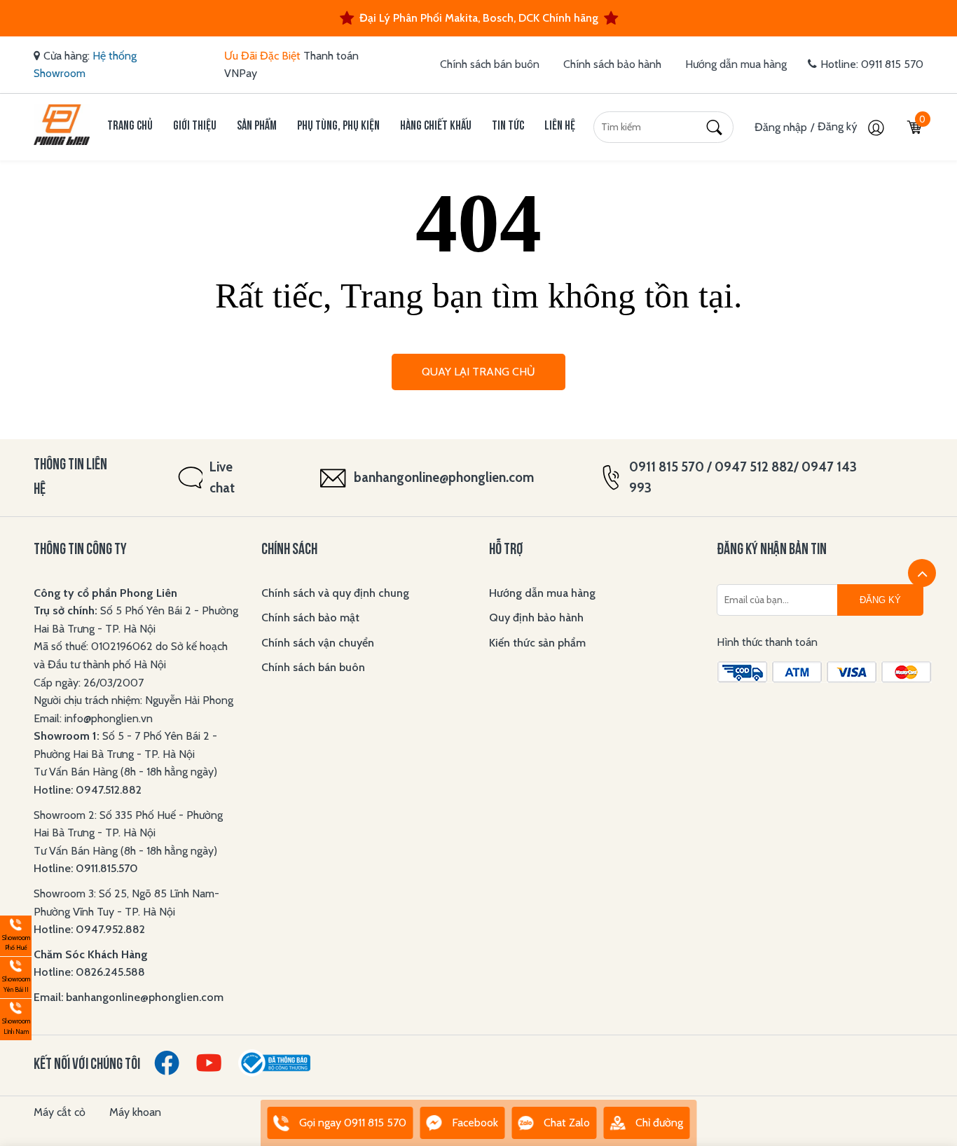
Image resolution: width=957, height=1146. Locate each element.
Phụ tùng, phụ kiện (338, 126)
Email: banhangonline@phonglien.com (128, 997)
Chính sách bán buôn (489, 64)
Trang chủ (130, 126)
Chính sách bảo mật (310, 617)
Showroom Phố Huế (15, 934)
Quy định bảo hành (536, 617)
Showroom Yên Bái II (15, 975)
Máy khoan (135, 1112)
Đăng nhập (781, 127)
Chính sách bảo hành (612, 64)
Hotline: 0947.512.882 (88, 789)
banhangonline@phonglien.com (444, 477)
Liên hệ (559, 126)
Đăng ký (839, 126)
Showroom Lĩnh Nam (15, 1017)
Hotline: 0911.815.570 (87, 868)
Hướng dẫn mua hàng (736, 64)
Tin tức (508, 126)
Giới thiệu (194, 126)
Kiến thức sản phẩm (537, 642)
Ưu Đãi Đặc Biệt (262, 55)
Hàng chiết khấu (435, 126)
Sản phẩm (257, 126)
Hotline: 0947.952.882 (89, 929)
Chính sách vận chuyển (317, 642)
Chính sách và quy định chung (335, 593)
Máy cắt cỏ (59, 1112)
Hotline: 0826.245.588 (89, 972)
